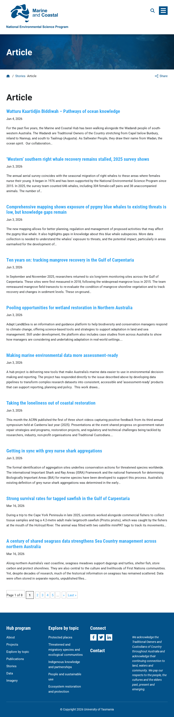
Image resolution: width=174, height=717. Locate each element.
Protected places (60, 637)
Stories (20, 76)
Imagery (12, 680)
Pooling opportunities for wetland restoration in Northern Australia (69, 307)
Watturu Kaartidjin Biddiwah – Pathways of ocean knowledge (63, 111)
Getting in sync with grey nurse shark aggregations (54, 451)
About (10, 637)
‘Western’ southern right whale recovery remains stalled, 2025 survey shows (77, 159)
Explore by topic (17, 651)
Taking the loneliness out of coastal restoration (50, 403)
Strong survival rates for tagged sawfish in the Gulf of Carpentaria (68, 498)
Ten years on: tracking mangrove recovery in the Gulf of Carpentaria (70, 260)
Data (9, 673)
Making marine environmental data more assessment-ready (62, 355)
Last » (72, 595)
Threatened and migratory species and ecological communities (65, 649)
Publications (15, 659)
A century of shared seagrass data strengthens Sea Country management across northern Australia (81, 543)
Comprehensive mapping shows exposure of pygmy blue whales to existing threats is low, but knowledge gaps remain (86, 209)
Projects (12, 644)
